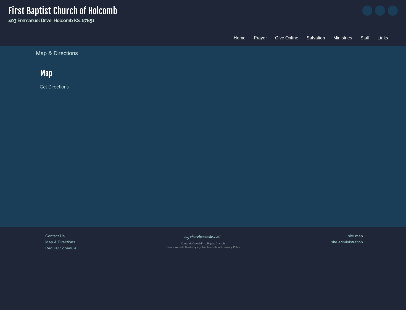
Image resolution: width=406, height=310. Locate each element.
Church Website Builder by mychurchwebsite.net (194, 247)
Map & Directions (59, 242)
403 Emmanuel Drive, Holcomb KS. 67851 (51, 20)
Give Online (286, 38)
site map (355, 236)
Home (240, 38)
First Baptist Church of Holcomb (62, 11)
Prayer (260, 38)
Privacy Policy (232, 247)
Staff (364, 38)
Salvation (316, 38)
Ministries (342, 38)
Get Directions (54, 87)
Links (383, 38)
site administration (347, 242)
